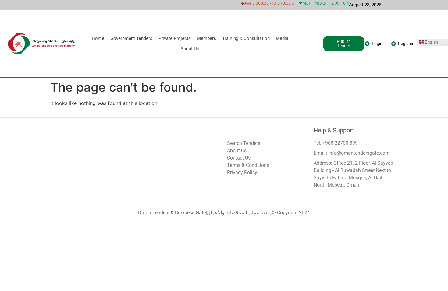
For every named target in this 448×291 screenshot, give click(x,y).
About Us (189, 48)
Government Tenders (131, 38)
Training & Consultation (246, 38)
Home (98, 38)
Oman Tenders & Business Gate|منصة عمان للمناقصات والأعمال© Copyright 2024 (224, 213)
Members (206, 38)
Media (282, 38)
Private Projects (174, 38)
